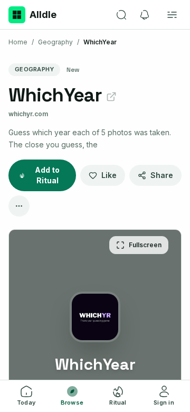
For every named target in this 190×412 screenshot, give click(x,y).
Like (109, 175)
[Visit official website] (111, 96)
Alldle (43, 14)
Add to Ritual (47, 175)
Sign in (164, 402)
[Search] (121, 14)
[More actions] (19, 206)
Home (17, 42)
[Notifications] (144, 14)
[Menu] (172, 14)
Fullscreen (145, 245)
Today (26, 402)
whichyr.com (28, 114)
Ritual (117, 402)
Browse (72, 402)
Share (161, 175)
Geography (55, 42)
